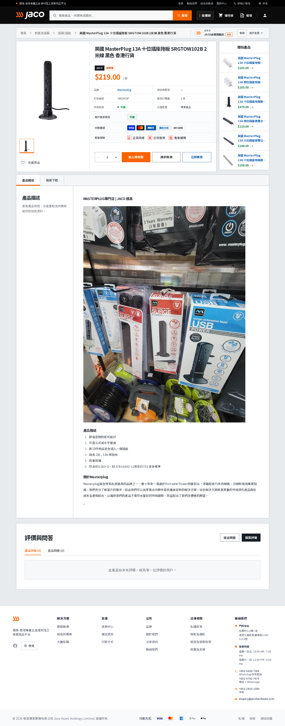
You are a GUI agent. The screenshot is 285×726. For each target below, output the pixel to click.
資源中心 (107, 626)
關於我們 (152, 634)
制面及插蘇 (42, 33)
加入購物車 (135, 157)
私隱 (241, 718)
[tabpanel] (142, 352)
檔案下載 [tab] (52, 180)
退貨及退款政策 (200, 642)
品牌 (149, 626)
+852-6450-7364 (250, 672)
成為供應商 (206, 3)
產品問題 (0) (56, 550)
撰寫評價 (251, 537)
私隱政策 (196, 626)
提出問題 (230, 537)
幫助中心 (222, 3)
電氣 (23, 33)
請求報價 (166, 157)
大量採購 (63, 642)
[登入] (265, 15)
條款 (252, 718)
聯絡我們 (192, 3)
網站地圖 (267, 718)
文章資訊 (152, 642)
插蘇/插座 (64, 33)
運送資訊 (107, 634)
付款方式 (107, 642)
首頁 (180, 3)
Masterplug (124, 89)
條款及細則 (197, 634)
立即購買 (197, 157)
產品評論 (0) (33, 550)
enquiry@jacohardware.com (256, 698)
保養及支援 (197, 649)
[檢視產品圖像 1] (27, 146)
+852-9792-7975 (249, 680)
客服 (241, 33)
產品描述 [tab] (28, 180)
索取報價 (63, 626)
